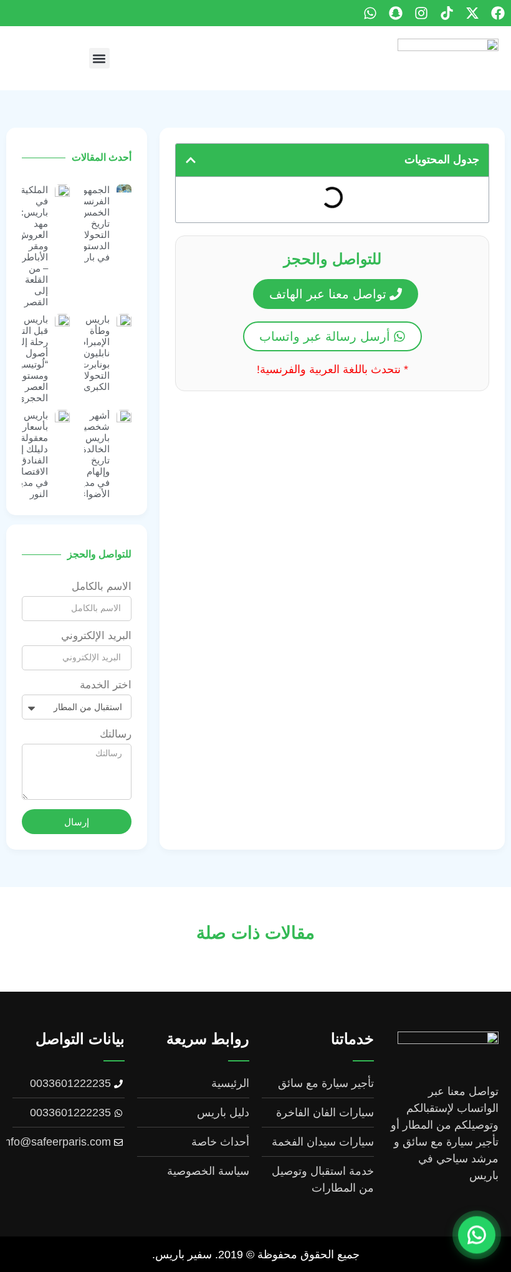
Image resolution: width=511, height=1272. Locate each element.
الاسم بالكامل (101, 586)
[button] (99, 58)
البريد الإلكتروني (96, 636)
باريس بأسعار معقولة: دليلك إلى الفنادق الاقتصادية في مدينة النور (28, 454)
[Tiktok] (447, 13)
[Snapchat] (396, 13)
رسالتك (115, 734)
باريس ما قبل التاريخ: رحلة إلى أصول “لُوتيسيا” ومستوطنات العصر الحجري (24, 358)
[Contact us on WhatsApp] (476, 1236)
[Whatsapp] (370, 13)
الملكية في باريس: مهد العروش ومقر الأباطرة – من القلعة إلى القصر (32, 245)
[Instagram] (421, 13)
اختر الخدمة (105, 685)
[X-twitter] (472, 13)
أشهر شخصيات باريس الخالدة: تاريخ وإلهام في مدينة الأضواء (91, 454)
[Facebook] (498, 13)
